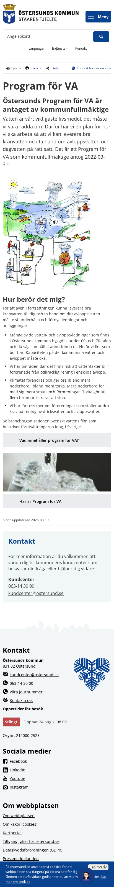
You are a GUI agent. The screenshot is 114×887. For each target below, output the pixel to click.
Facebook (60, 761)
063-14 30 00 (21, 586)
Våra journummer (26, 692)
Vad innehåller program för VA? (49, 440)
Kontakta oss (21, 700)
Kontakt (81, 48)
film (84, 421)
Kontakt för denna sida (94, 68)
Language (36, 48)
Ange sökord (18, 36)
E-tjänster (61, 48)
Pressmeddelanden (21, 858)
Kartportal (12, 832)
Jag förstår (98, 867)
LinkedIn (60, 769)
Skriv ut (36, 68)
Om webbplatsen (19, 815)
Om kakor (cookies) (20, 824)
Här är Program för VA (40, 501)
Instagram (60, 787)
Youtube (60, 778)
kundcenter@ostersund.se (36, 593)
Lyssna (15, 68)
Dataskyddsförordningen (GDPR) (32, 850)
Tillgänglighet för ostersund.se (31, 841)
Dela (55, 68)
